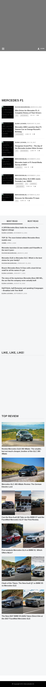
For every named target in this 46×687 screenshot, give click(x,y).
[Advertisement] (23, 23)
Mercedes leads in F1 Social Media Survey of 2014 (28, 163)
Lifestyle (19, 167)
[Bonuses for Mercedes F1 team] (8, 197)
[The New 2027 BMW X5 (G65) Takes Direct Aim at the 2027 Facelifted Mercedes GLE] (23, 602)
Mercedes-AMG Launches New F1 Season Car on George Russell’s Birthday (28, 129)
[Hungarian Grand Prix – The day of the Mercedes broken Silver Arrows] (8, 148)
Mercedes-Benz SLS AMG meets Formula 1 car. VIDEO (27, 180)
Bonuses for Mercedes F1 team (27, 198)
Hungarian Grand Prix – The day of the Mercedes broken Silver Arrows (29, 147)
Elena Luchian (20, 123)
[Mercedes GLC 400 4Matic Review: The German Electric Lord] (23, 470)
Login (42, 48)
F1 (17, 115)
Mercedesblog (21, 159)
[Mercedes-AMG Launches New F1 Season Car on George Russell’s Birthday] (8, 129)
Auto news (19, 134)
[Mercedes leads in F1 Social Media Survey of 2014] (8, 163)
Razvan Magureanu (22, 107)
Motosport (24, 115)
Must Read (33, 221)
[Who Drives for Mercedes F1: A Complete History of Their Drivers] (8, 112)
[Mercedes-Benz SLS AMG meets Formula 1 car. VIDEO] (8, 179)
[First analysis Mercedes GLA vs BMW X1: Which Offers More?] (23, 536)
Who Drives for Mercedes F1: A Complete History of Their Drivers (28, 112)
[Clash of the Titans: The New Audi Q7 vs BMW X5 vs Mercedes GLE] (23, 569)
